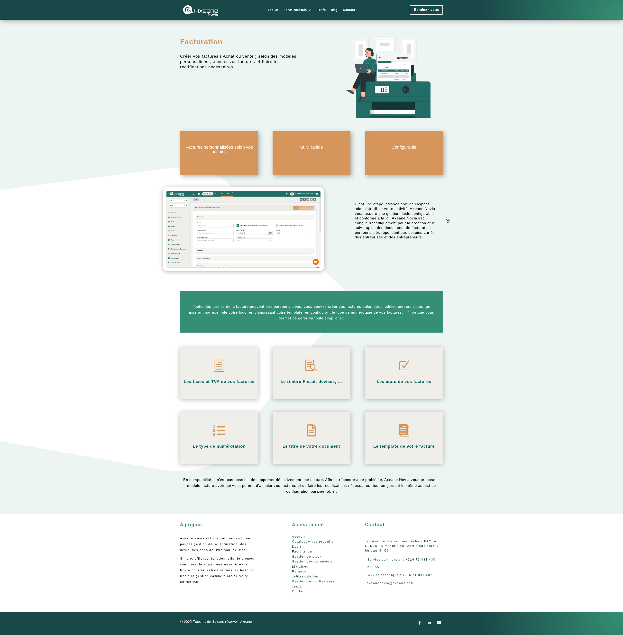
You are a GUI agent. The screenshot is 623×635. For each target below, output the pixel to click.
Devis (297, 546)
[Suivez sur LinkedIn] (429, 622)
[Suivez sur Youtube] (439, 622)
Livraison (300, 566)
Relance (299, 571)
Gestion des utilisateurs (313, 581)
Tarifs (321, 10)
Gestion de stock (307, 556)
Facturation (302, 551)
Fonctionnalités (295, 10)
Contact (349, 10)
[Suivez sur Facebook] (419, 622)
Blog (334, 10)
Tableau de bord (306, 576)
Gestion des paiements (312, 561)
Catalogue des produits (313, 541)
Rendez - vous (426, 10)
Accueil (272, 10)
